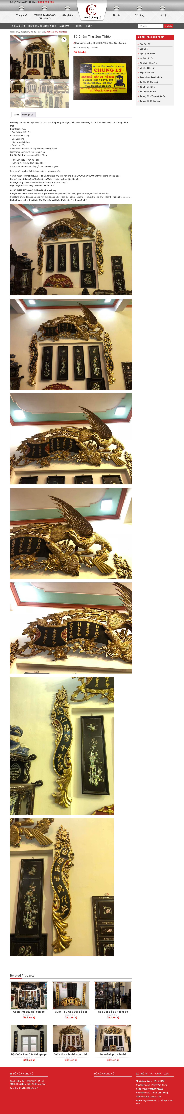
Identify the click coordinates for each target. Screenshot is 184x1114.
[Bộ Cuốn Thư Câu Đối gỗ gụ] (29, 1038)
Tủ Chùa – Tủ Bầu (148, 91)
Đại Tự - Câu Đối (38, 32)
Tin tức (116, 15)
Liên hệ (162, 15)
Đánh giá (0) (27, 115)
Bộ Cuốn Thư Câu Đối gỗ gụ (29, 1054)
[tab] (16, 114)
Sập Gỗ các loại (147, 72)
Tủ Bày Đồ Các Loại (149, 82)
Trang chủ (21, 15)
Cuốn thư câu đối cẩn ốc (29, 1011)
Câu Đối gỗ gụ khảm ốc (113, 1011)
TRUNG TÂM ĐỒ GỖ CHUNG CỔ (44, 17)
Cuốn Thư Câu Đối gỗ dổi (71, 1011)
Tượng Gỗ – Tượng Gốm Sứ (153, 96)
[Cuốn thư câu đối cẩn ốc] (29, 995)
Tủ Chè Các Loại (147, 87)
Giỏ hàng (139, 15)
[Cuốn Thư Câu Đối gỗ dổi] (71, 995)
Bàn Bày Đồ (145, 44)
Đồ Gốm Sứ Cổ (146, 58)
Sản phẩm (67, 15)
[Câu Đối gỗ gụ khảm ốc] (113, 995)
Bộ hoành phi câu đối (113, 1054)
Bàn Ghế (144, 49)
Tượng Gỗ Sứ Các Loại (150, 101)
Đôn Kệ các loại (147, 68)
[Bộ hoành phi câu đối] (113, 1038)
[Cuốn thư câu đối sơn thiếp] (71, 1038)
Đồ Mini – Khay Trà (149, 63)
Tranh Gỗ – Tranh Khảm (151, 77)
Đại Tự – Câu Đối (147, 53)
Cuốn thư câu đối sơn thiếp (70, 1054)
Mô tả (16, 115)
